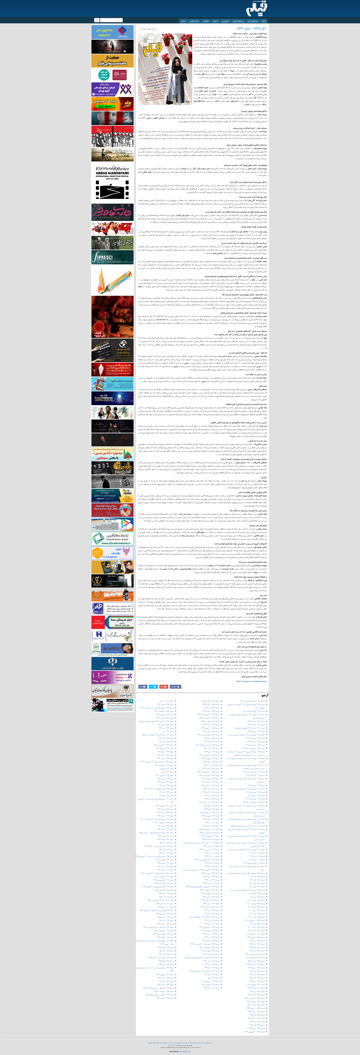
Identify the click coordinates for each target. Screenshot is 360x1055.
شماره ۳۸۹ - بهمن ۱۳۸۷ (166, 947)
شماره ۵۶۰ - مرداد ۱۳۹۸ (256, 987)
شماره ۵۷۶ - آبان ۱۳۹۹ (257, 947)
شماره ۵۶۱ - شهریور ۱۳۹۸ (256, 984)
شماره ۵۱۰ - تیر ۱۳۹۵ (212, 822)
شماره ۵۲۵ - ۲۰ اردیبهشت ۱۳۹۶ (208, 771)
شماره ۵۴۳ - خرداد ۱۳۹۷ (210, 711)
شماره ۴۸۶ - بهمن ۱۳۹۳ (211, 903)
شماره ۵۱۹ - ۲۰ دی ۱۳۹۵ (210, 792)
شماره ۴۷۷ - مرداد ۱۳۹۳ (211, 933)
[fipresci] (112, 257)
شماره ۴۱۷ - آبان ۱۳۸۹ (166, 849)
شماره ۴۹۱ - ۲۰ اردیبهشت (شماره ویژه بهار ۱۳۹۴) (202, 886)
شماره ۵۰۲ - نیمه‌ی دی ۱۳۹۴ (209, 849)
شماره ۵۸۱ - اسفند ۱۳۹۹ (256, 930)
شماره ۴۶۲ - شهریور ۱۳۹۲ (210, 984)
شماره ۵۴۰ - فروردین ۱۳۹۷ (210, 721)
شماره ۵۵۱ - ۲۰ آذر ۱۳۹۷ (256, 1018)
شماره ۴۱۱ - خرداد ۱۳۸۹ (166, 869)
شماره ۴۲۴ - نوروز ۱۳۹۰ (166, 825)
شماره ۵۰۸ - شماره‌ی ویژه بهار (209, 829)
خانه (263, 21)
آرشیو (215, 21)
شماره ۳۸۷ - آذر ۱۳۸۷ (166, 954)
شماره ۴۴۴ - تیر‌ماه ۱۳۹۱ (165, 755)
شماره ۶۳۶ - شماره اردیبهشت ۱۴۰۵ (252, 701)
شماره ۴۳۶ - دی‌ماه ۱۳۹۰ (165, 782)
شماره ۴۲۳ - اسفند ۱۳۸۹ (165, 829)
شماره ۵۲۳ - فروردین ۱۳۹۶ (210, 778)
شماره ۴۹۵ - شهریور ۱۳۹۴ (210, 873)
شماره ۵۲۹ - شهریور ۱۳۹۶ (210, 758)
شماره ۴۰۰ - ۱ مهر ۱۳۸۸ (166, 906)
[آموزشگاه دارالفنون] (112, 467)
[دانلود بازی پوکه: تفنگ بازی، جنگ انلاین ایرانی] (112, 103)
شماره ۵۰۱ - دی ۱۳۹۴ (211, 852)
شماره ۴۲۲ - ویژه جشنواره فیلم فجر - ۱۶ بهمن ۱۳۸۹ (156, 832)
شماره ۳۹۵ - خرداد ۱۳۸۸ (165, 923)
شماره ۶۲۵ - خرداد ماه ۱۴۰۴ (255, 744)
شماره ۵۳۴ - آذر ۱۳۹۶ (211, 741)
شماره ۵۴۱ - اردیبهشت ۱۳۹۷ (209, 717)
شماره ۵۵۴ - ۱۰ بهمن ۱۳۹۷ (255, 1008)
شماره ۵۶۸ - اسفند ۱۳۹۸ (256, 960)
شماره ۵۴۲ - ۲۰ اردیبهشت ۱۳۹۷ (208, 714)
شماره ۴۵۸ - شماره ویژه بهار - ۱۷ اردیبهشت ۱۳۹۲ (157, 707)
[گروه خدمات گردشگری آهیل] (112, 383)
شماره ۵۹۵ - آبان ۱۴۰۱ (257, 883)
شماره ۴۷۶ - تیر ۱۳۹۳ (211, 937)
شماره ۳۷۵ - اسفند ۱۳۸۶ (165, 998)
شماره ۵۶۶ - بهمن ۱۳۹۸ (256, 967)
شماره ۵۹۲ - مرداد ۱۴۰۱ (257, 893)
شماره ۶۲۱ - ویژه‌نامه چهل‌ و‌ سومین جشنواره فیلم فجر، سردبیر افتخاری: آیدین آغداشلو (246, 766)
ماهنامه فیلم (173, 1045)
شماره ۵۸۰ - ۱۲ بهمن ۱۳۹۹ (256, 933)
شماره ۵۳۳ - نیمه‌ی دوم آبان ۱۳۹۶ (207, 744)
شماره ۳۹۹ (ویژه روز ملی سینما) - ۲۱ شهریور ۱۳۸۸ (156, 910)
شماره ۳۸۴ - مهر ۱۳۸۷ (166, 964)
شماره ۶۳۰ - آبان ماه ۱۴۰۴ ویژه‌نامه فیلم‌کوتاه (250, 728)
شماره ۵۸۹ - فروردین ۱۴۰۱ (256, 903)
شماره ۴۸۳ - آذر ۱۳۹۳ (211, 913)
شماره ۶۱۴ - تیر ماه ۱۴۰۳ (256, 795)
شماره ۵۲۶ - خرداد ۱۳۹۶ (210, 768)
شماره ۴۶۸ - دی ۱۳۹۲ (211, 964)
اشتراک (206, 21)
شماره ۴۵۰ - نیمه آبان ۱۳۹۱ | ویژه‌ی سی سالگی (158, 734)
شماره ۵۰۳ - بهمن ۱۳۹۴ (211, 846)
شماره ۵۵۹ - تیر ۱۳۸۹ (257, 991)
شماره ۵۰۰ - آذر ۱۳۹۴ (212, 856)
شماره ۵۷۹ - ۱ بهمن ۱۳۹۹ (256, 937)
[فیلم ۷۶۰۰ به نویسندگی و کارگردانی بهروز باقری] (112, 154)
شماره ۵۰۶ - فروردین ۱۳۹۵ (210, 836)
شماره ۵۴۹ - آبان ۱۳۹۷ (257, 1025)
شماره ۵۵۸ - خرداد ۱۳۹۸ (256, 994)
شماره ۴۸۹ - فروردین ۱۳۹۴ (210, 893)
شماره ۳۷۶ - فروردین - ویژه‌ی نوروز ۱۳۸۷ (160, 994)
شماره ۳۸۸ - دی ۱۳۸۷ (166, 950)
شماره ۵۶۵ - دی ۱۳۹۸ (257, 971)
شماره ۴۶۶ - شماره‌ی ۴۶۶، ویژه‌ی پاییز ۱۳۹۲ (204, 971)
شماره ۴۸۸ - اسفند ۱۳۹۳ (210, 896)
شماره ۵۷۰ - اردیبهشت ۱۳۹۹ (255, 954)
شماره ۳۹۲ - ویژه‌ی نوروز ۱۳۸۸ (163, 933)
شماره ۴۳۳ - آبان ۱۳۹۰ (166, 792)
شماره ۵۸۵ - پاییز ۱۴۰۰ (257, 917)
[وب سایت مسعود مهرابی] (112, 279)
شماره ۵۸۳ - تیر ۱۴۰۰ (257, 923)
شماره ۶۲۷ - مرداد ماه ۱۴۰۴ (255, 738)
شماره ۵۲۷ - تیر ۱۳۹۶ (211, 765)
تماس (183, 21)
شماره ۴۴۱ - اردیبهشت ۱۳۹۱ (164, 765)
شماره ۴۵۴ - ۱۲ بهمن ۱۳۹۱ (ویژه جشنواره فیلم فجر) (156, 721)
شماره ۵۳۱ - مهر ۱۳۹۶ (211, 751)
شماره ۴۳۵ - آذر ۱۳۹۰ (166, 785)
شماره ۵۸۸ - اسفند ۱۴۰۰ (256, 906)
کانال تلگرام (152, 1042)
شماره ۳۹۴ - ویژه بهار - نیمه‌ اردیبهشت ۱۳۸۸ (158, 927)
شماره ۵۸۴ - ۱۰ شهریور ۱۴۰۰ (255, 920)
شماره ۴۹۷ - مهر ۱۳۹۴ (211, 866)
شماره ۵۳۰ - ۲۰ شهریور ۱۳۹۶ (209, 755)
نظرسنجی (177, 1042)
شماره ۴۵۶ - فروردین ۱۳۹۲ (165, 714)
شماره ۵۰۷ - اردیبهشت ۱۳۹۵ (209, 832)
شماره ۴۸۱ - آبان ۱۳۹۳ (211, 920)
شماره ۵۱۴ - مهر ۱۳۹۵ (211, 809)
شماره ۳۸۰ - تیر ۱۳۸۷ (166, 981)
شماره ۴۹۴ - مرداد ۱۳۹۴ (211, 876)
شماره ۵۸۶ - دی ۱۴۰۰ (257, 913)
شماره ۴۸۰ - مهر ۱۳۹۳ (211, 923)
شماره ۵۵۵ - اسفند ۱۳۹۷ (256, 1004)
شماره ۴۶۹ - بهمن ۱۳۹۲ (211, 960)
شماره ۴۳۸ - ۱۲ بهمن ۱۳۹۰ (165, 775)
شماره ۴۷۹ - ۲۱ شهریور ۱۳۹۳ (209, 927)
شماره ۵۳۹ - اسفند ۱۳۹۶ (210, 724)
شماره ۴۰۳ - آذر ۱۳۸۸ (166, 896)
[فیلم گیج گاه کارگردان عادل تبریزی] (112, 228)
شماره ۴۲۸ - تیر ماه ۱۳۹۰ (165, 812)
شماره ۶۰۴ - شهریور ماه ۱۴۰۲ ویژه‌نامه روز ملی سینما (247, 849)
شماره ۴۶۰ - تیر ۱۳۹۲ (166, 701)
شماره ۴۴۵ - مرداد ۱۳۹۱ (165, 751)
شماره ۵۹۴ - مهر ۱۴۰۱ (257, 886)
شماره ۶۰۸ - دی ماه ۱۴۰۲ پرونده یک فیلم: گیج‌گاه (248, 825)
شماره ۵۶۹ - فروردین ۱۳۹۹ (256, 957)
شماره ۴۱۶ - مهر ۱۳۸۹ (166, 852)
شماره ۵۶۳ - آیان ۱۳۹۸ (257, 977)
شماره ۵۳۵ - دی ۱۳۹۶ (211, 738)
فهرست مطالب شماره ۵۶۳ (148, 28)
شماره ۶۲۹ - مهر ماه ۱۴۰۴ (256, 731)
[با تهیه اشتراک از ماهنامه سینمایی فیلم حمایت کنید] (112, 60)
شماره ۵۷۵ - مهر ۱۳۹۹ (257, 950)
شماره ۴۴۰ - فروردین (167, 768)
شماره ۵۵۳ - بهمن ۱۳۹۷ (256, 1011)
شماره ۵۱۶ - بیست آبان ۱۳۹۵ (209, 802)
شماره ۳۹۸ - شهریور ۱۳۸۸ (165, 913)
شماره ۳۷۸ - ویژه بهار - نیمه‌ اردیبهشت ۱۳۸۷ (158, 987)
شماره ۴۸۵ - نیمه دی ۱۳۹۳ (209, 906)
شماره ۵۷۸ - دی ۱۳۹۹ (257, 940)
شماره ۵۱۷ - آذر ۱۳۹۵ (211, 798)
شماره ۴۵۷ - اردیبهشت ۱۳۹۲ (164, 711)
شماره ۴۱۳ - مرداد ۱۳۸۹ (166, 863)
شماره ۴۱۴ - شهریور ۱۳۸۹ (165, 859)
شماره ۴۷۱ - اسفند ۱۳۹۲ (211, 954)
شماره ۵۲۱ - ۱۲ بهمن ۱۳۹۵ (210, 785)
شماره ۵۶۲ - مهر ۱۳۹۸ (257, 981)
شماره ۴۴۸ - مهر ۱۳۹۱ (166, 741)
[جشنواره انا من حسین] (112, 453)
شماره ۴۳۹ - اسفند (167, 771)
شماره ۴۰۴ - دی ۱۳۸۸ (166, 893)
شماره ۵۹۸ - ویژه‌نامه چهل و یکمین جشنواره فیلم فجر (246, 873)
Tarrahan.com (185, 1051)
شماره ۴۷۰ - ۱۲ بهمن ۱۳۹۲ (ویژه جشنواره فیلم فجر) (201, 957)
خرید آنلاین (194, 21)
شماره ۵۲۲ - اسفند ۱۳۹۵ (210, 782)
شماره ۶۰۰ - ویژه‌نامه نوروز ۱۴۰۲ (254, 863)
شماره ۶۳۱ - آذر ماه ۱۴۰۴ (256, 724)
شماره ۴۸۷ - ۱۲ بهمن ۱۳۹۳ (210, 900)
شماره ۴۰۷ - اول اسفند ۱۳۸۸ (164, 883)
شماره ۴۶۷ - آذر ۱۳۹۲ (211, 967)
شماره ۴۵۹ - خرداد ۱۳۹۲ (165, 704)
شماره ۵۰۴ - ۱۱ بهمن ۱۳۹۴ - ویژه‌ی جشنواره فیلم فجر (201, 842)
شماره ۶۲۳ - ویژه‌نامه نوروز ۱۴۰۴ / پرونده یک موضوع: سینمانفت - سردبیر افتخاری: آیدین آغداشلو (246, 753)
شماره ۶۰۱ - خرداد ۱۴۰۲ (257, 859)
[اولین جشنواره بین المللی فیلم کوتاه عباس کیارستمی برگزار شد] (112, 182)
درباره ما (169, 1042)
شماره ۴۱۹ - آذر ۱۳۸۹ (166, 842)
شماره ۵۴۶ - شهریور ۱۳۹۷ (210, 701)
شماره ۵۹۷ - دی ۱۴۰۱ (257, 876)
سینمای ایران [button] (252, 21)
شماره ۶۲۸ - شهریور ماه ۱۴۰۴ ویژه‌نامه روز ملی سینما (247, 734)
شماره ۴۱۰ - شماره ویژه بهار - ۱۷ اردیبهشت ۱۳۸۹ (157, 873)
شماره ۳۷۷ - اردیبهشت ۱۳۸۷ (164, 991)
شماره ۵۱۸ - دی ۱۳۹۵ (211, 795)
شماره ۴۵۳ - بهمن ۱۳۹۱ (166, 724)
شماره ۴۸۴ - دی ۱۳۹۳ (211, 910)
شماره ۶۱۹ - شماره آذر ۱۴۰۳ (255, 775)
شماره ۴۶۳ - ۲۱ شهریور (211, 981)
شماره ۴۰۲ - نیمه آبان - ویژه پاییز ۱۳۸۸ (160, 900)
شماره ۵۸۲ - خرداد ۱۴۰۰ (256, 927)
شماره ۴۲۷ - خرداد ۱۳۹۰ (165, 815)
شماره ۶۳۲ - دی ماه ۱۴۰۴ (256, 721)
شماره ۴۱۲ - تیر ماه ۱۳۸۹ (165, 866)
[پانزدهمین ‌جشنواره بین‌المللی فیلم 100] (112, 46)
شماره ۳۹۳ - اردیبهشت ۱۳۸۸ (164, 930)
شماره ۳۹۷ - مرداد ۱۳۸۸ (165, 917)
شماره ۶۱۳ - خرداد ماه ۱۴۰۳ (255, 798)
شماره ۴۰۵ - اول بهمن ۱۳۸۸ (164, 890)
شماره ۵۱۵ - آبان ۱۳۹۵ (211, 805)
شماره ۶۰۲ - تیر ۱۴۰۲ (257, 856)
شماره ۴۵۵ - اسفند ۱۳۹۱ (165, 717)
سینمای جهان (238, 21)
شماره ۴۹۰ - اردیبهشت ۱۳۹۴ (209, 890)
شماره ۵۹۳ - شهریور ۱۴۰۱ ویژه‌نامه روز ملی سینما (248, 890)
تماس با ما (161, 1042)
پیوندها (199, 1042)
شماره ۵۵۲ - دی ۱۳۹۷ (257, 1014)
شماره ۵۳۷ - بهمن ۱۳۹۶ (211, 731)
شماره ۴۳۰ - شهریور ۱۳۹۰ (165, 805)
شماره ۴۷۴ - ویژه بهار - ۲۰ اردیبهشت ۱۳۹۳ (204, 944)
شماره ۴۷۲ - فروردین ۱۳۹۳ (210, 950)
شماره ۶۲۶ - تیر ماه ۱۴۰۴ (256, 741)
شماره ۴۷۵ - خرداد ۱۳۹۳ (210, 940)
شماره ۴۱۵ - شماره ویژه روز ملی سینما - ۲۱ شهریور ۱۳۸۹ (154, 856)
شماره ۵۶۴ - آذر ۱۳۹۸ (257, 974)
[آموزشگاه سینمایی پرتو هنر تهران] (112, 350)
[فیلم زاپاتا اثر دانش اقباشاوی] (112, 316)
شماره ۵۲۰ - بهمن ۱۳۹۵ (211, 788)
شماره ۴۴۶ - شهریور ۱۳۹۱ (165, 748)
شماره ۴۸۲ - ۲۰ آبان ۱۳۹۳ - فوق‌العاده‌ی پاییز (204, 917)
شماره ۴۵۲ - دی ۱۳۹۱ (166, 728)
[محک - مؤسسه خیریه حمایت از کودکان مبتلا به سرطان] (112, 74)
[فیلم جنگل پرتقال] (112, 242)
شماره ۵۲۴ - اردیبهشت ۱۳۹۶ (209, 775)
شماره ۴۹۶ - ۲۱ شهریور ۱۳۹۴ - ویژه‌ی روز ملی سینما (201, 869)
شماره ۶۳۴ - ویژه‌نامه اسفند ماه (254, 711)
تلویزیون (225, 21)
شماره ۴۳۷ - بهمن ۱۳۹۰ (166, 778)
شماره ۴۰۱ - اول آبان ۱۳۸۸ (165, 903)
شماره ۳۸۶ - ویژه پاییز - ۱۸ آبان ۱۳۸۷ (161, 957)
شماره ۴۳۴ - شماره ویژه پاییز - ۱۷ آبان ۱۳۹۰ (159, 788)
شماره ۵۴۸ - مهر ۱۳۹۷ (257, 1028)
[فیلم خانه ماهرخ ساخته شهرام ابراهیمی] (112, 212)
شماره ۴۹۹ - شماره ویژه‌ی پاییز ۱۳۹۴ (207, 859)
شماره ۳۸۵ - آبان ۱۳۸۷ (166, 960)
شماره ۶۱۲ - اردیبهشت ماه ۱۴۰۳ (254, 802)
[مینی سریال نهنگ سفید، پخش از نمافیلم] (112, 118)
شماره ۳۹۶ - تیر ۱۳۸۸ (166, 920)
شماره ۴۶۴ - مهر (213, 977)
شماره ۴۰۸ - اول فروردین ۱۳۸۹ (163, 879)
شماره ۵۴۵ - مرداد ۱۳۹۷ (210, 704)
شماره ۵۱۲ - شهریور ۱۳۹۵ (210, 815)
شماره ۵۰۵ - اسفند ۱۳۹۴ (210, 839)
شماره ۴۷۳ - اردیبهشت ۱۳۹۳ (209, 947)
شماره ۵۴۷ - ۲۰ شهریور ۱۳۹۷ (255, 1031)
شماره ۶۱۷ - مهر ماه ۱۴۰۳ (256, 785)
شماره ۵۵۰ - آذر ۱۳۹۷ (257, 1021)
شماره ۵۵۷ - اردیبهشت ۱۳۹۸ (254, 998)
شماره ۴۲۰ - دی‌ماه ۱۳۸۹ (165, 839)
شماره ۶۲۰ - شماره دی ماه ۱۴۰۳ (254, 771)
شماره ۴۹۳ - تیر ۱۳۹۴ (211, 879)
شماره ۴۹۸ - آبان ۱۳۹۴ (211, 863)
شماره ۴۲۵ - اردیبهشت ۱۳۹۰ (164, 822)
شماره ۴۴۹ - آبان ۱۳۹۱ (166, 738)
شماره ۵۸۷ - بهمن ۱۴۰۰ (257, 910)
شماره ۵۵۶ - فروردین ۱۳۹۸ (255, 1001)
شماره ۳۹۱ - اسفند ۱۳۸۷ (165, 937)
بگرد (97, 20)
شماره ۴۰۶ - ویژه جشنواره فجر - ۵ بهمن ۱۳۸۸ (158, 886)
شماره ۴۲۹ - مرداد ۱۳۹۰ (166, 809)
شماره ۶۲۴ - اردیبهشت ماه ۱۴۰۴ (254, 748)
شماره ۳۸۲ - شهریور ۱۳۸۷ (165, 974)
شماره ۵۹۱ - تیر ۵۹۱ (258, 896)
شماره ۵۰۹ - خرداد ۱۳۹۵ (210, 825)
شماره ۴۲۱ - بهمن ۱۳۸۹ (166, 836)
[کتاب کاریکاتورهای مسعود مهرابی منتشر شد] (112, 136)
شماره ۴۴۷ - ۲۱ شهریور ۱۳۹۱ (164, 744)
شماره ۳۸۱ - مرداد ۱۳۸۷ (166, 977)
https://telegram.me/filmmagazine (251, 681)
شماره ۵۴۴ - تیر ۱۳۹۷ (211, 707)
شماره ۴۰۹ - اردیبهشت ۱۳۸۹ (164, 876)
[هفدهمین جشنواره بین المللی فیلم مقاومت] (112, 369)
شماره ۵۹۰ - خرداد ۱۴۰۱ (256, 900)
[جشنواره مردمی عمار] (112, 398)
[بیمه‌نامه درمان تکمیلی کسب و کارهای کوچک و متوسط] (112, 31)
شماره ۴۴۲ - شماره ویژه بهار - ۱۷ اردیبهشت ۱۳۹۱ (157, 761)
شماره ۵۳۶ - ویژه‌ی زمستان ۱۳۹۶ (208, 734)
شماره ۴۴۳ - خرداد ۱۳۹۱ (165, 758)
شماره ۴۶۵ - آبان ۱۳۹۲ (211, 974)
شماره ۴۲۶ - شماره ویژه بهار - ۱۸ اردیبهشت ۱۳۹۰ (157, 819)
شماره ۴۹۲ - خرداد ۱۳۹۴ (211, 883)
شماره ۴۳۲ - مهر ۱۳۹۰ (166, 795)
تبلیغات (185, 1042)
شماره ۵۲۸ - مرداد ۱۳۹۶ (211, 761)
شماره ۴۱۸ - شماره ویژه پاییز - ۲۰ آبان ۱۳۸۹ (159, 846)
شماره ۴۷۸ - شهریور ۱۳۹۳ (210, 930)
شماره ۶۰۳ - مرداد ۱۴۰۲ (257, 852)
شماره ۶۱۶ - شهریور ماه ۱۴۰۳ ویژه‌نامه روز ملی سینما (247, 788)
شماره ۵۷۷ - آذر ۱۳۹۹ (257, 944)
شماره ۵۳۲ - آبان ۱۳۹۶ (211, 748)
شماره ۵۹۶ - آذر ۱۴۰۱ (257, 879)
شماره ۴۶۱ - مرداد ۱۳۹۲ (211, 987)
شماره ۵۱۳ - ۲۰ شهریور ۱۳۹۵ (209, 812)
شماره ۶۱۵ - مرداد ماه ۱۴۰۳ (255, 792)
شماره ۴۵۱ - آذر (168, 731)
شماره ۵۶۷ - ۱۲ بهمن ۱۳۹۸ (255, 964)
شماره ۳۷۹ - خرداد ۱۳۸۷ (165, 984)
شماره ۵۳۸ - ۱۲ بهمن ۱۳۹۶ (210, 728)
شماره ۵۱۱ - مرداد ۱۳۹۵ (211, 819)
